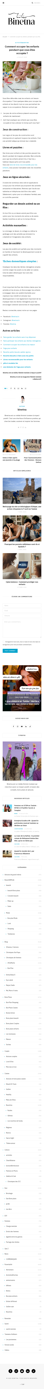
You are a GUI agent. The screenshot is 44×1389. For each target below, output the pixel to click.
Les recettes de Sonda (15, 1121)
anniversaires (10, 1280)
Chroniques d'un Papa (13, 952)
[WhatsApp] (25, 388)
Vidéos (7, 1350)
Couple (7, 1051)
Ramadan (8, 1318)
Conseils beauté (13, 896)
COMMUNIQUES (11, 1259)
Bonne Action (10, 1013)
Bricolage (9, 1193)
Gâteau (10, 1116)
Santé (7, 1324)
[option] (22, 688)
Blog (6, 942)
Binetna (13, 324)
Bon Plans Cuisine (12, 1008)
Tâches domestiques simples (19, 261)
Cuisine (7, 1073)
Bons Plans (8, 997)
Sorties (8, 1045)
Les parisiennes (11, 1340)
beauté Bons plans (14, 891)
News (16, 813)
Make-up (10, 901)
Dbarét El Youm (11, 1084)
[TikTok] (33, 1371)
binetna (22, 409)
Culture (17, 844)
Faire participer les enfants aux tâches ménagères (22, 341)
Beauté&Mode (9, 880)
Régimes (9, 1127)
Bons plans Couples (12, 1023)
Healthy (8, 1095)
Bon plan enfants (11, 1296)
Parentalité (8, 1264)
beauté (8, 885)
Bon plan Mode (12, 918)
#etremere (9, 1270)
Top (22, 1384)
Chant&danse (18, 829)
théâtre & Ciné (11, 1176)
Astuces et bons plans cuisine (16, 1079)
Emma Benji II (10, 975)
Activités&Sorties (22, 42)
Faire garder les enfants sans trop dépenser (19, 337)
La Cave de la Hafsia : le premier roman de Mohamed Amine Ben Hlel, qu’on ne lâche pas (26, 838)
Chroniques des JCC (14, 1181)
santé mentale (11, 1329)
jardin (8, 1204)
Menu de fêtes (11, 1100)
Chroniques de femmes (13, 958)
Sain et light (10, 1138)
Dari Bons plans (11, 1199)
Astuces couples (11, 1056)
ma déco (9, 1209)
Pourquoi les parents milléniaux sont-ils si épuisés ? (22, 545)
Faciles (10, 1110)
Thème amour (10, 1143)
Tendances (11, 934)
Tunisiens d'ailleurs (11, 1334)
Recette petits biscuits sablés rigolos (17, 352)
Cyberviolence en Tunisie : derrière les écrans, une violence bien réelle (22, 702)
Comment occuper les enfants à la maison (19, 345)
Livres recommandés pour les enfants (18, 359)
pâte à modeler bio (10, 363)
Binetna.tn (15, 316)
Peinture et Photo (12, 1171)
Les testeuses (11, 1034)
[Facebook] (11, 388)
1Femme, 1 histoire (12, 947)
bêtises (8, 1285)
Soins (9, 906)
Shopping (11, 929)
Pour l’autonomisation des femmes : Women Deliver (32, 460)
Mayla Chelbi (10, 985)
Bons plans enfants (12, 1029)
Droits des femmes (22, 697)
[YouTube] (22, 1371)
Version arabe (9, 1345)
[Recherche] (32, 3)
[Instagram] (16, 1371)
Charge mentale (11, 1226)
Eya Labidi (9, 980)
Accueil (5, 36)
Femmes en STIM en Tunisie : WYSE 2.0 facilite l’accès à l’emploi (25, 807)
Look (9, 923)
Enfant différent (11, 1301)
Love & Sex (9, 1062)
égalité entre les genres (14, 1237)
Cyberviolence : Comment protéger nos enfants (22, 583)
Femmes (7, 1221)
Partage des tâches (12, 1242)
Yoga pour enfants (10, 348)
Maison (8, 1039)
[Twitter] (14, 388)
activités (9, 1155)
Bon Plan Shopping (12, 1002)
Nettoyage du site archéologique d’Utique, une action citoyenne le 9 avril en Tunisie (22, 507)
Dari (6, 1188)
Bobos (8, 1291)
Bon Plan (10, 968)
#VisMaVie (11, 963)
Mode (8, 913)
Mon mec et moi (11, 1067)
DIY (6, 1216)
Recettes (9, 1105)
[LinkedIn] (21, 388)
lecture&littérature (12, 1166)
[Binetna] (22, 19)
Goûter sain (10, 1307)
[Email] (18, 388)
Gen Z (7, 1249)
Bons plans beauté (12, 1018)
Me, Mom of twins (12, 991)
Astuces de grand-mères (13, 875)
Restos (8, 1133)
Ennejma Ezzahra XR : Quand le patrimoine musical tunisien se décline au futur (26, 823)
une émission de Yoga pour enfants (17, 367)
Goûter (8, 1089)
